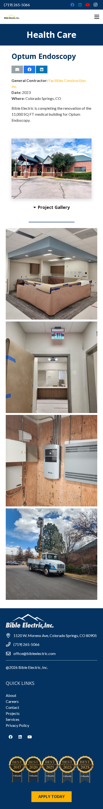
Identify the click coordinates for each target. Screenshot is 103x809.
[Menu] (96, 17)
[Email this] (17, 69)
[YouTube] (88, 5)
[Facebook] (72, 5)
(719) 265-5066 (17, 4)
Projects (13, 713)
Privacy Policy (17, 725)
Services (12, 719)
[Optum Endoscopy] (51, 274)
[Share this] (29, 69)
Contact (12, 707)
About (11, 695)
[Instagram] (95, 5)
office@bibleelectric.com (34, 653)
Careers (12, 701)
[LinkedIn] (80, 5)
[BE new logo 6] (12, 16)
